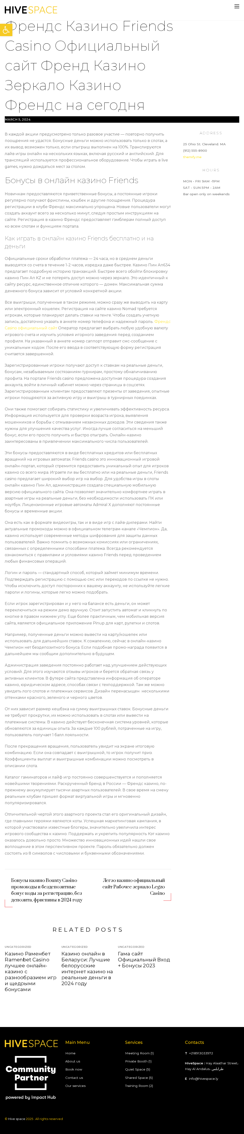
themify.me (192, 157)
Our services (75, 1086)
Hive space (16, 1119)
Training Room (136, 1086)
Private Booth (136, 1061)
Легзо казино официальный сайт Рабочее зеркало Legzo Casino (133, 887)
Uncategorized (18, 947)
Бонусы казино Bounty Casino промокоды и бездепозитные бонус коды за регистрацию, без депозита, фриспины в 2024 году (46, 890)
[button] (6, 30)
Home (70, 1053)
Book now (73, 1069)
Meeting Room (137, 1053)
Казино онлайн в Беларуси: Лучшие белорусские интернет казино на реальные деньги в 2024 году (87, 968)
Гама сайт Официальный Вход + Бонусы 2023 (144, 960)
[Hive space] (31, 12)
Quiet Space (135, 1069)
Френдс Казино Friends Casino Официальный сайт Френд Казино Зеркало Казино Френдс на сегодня (89, 65)
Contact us (74, 1078)
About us (72, 1061)
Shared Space (136, 1078)
